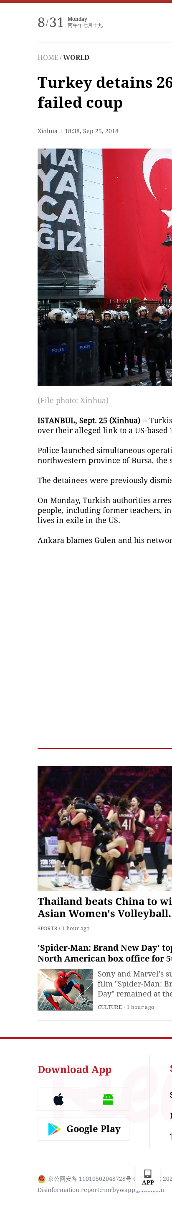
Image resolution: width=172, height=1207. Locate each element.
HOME (48, 58)
